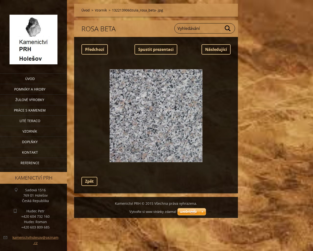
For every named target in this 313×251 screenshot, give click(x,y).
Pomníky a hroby (29, 89)
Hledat (228, 28)
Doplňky (30, 141)
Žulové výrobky (29, 99)
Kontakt (30, 152)
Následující (216, 49)
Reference (30, 162)
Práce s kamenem (30, 110)
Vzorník (29, 131)
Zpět (89, 181)
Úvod (30, 78)
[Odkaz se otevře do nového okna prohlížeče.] (156, 116)
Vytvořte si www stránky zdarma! (152, 212)
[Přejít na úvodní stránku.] (33, 33)
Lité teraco (30, 120)
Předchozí (94, 49)
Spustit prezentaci (156, 49)
